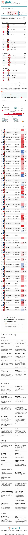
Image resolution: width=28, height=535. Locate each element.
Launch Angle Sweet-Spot (6, 353)
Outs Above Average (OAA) (7, 491)
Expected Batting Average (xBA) (6, 361)
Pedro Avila (14, 80)
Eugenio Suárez (13, 47)
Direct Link (4, 97)
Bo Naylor (7, 130)
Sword (8, 323)
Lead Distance (4, 481)
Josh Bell (12, 34)
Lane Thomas (8, 139)
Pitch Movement (18, 443)
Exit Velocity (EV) (4, 340)
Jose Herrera (8, 151)
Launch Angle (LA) (19, 340)
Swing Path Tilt (4, 416)
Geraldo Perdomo (14, 44)
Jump (16, 481)
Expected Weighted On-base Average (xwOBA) (20, 361)
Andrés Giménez (9, 137)
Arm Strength (18, 472)
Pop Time (3, 472)
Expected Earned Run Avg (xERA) (20, 461)
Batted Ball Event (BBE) (20, 353)
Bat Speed (3, 386)
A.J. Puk (14, 55)
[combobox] (14, 8)
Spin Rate (17, 453)
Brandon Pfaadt (14, 70)
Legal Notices (19, 530)
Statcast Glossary (8, 334)
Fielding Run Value (19, 491)
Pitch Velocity (4, 443)
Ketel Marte (13, 40)
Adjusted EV (17, 370)
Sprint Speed (4, 516)
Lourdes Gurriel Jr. (9, 175)
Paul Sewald (14, 75)
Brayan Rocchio (13, 31)
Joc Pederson (8, 144)
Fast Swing (9, 321)
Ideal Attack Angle (5, 406)
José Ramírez (13, 29)
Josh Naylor (13, 24)
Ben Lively (13, 72)
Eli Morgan (14, 77)
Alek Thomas (8, 209)
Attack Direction (18, 406)
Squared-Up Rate (18, 416)
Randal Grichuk (8, 170)
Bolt (16, 516)
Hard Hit (9, 317)
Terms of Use (4, 530)
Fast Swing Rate (18, 386)
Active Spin (3, 453)
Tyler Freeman (8, 134)
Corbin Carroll (13, 27)
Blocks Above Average (20, 503)
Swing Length (4, 396)
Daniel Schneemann (9, 218)
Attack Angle (17, 396)
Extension (3, 460)
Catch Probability (5, 503)
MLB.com (25, 530)
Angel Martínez (8, 161)
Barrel (9, 319)
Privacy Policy (11, 530)
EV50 (2, 370)
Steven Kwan (8, 163)
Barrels (2, 346)
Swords (16, 428)
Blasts (2, 428)
